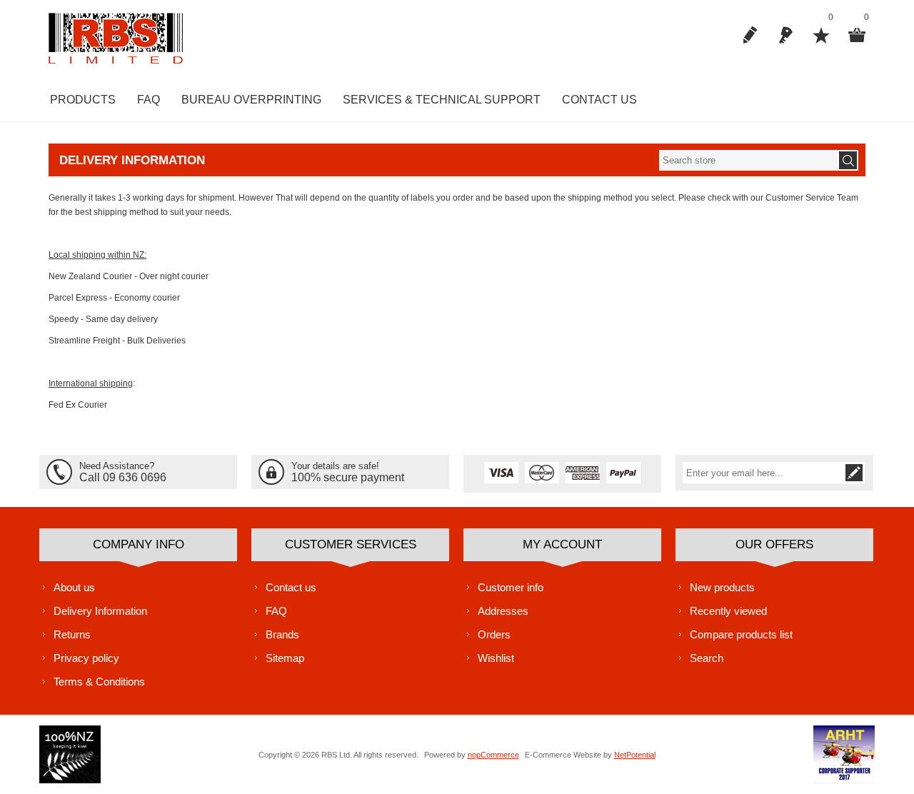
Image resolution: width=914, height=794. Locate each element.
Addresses (503, 611)
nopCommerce (493, 754)
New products (722, 587)
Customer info (510, 587)
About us (74, 587)
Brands (282, 634)
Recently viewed (728, 611)
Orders (494, 634)
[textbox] (748, 160)
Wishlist (496, 658)
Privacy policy (86, 658)
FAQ (276, 611)
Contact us (291, 587)
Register (749, 35)
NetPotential (635, 754)
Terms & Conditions (99, 681)
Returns (72, 634)
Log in (785, 35)
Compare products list (741, 634)
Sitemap (285, 658)
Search (706, 658)
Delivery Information (100, 611)
